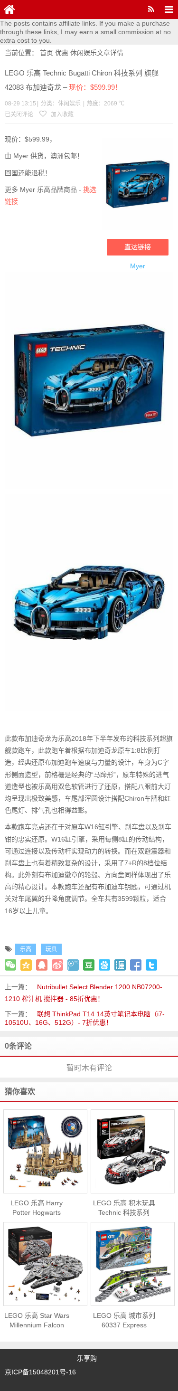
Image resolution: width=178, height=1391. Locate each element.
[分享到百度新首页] (104, 965)
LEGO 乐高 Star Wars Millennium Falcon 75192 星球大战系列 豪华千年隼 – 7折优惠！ (36, 1321)
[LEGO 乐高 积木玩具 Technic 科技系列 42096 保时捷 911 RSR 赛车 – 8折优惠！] (132, 1151)
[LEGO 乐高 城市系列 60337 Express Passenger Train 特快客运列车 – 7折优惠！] (132, 1264)
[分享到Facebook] (135, 965)
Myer (137, 266)
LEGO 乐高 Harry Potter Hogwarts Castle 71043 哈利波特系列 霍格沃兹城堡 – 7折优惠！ (36, 1208)
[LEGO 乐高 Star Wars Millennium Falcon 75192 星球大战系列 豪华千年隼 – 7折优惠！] (45, 1264)
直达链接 (137, 247)
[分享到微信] (10, 965)
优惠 (61, 53)
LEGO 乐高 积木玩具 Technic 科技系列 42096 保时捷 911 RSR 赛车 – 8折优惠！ (124, 1208)
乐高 (25, 949)
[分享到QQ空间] (26, 965)
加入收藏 (61, 114)
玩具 (51, 949)
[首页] (9, 9)
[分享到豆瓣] (88, 965)
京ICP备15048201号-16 (40, 1372)
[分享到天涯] (120, 965)
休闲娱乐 (83, 53)
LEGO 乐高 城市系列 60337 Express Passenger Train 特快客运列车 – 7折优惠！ (124, 1321)
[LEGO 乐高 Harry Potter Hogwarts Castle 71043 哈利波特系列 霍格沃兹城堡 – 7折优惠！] (45, 1151)
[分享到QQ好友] (41, 965)
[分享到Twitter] (151, 965)
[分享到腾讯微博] (73, 965)
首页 (46, 53)
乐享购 (87, 1358)
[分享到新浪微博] (57, 965)
